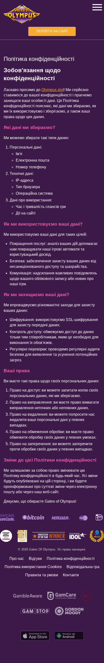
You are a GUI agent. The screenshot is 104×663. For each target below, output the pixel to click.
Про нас (16, 558)
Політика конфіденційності (71, 558)
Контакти (71, 575)
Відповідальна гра (83, 567)
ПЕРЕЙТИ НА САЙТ (52, 31)
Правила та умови (41, 575)
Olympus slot (52, 90)
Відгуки (35, 558)
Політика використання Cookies (33, 567)
